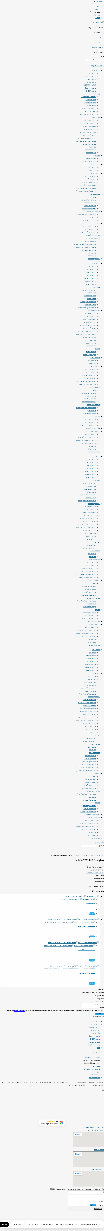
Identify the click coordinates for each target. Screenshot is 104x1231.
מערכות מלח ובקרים (89, 144)
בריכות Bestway (90, 88)
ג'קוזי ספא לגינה (91, 100)
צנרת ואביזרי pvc (90, 147)
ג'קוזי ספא (96, 94)
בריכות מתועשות (90, 79)
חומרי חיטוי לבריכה (89, 229)
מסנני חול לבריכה (90, 179)
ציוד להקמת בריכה (94, 117)
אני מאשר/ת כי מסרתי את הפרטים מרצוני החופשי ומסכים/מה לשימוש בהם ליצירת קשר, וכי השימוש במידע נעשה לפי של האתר (54, 1011)
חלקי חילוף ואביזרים (89, 162)
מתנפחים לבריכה (90, 241)
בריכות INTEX (91, 91)
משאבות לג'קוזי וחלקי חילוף (87, 114)
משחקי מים (92, 256)
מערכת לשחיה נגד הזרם (88, 129)
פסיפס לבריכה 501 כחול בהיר (86, 973)
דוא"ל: (101, 1002)
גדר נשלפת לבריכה (90, 206)
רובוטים (97, 156)
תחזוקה (97, 223)
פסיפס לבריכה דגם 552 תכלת (86, 950)
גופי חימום (92, 170)
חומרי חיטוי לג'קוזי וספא (88, 109)
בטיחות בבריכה (95, 194)
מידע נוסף (92, 914)
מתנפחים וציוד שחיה (93, 238)
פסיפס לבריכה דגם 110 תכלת (86, 927)
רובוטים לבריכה (91, 159)
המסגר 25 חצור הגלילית (96, 1130)
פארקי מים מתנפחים (89, 250)
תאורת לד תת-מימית (89, 135)
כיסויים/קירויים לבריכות (88, 200)
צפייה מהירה (68, 896)
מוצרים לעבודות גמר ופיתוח (87, 123)
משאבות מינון (91, 218)
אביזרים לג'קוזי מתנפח (88, 97)
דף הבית (101, 855)
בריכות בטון (92, 73)
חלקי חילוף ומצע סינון (89, 182)
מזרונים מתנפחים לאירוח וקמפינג (85, 244)
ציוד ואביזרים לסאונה (93, 235)
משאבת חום (92, 167)
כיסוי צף (93, 197)
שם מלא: (101, 996)
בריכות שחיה (96, 70)
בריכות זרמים (91, 82)
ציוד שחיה (92, 253)
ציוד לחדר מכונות (90, 150)
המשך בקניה (98, 1208)
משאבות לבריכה (90, 176)
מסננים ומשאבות (94, 173)
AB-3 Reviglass (90, 903)
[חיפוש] (103, 63)
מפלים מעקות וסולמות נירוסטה (86, 141)
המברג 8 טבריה (99, 1150)
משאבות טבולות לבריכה (88, 185)
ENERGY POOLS (89, 85)
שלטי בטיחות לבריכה (89, 209)
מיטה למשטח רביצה (89, 120)
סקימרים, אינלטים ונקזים (88, 132)
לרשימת (101, 37)
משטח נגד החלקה (90, 203)
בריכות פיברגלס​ (91, 76)
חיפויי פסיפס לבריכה (78, 855)
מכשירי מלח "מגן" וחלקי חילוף (86, 215)
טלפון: (102, 999)
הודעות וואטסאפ (97, 47)
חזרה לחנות (93, 1205)
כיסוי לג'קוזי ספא (90, 112)
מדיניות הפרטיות (19, 1011)
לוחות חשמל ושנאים (89, 126)
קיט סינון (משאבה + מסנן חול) (86, 191)
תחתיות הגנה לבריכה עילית (87, 138)
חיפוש (102, 846)
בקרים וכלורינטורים (89, 220)
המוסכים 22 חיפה (98, 1169)
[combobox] (94, 60)
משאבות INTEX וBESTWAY (86, 188)
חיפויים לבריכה (91, 153)
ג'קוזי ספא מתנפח (90, 103)
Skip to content (98, 1)
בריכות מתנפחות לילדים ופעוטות (85, 247)
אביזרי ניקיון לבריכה (89, 226)
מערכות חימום (95, 165)
